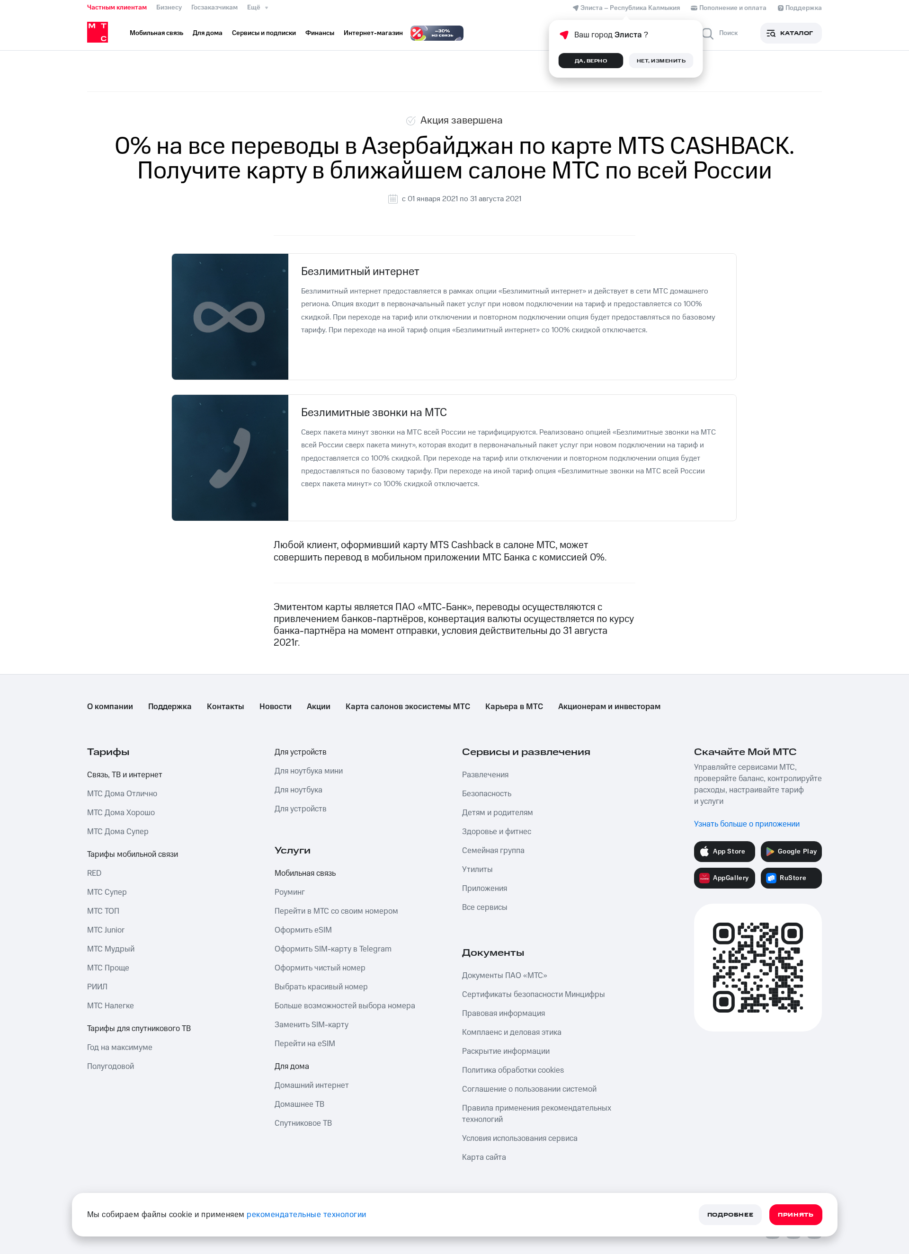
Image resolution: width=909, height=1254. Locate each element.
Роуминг (290, 892)
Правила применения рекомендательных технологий (536, 1114)
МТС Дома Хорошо (121, 812)
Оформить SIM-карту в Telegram (333, 949)
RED (94, 873)
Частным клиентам (117, 7)
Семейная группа (493, 850)
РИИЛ (97, 987)
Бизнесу (169, 7)
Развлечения (485, 775)
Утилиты (477, 869)
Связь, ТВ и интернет (124, 775)
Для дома (292, 1066)
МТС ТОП (103, 911)
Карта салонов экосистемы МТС (408, 706)
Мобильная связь (305, 873)
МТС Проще (108, 968)
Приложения (484, 888)
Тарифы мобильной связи (132, 854)
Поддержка (170, 706)
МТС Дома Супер (118, 831)
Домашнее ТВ (299, 1104)
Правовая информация (503, 1013)
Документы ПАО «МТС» (504, 975)
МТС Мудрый (110, 949)
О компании (110, 706)
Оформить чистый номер (320, 968)
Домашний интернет (312, 1085)
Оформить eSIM (303, 930)
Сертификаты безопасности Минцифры (533, 994)
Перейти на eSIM (305, 1043)
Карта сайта (484, 1157)
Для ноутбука (298, 790)
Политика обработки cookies (513, 1070)
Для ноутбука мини (309, 771)
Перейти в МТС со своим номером (336, 911)
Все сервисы (485, 907)
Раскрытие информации (506, 1051)
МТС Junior (106, 930)
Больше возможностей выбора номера (345, 1006)
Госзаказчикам (214, 7)
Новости (275, 706)
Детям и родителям (497, 812)
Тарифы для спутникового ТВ (139, 1028)
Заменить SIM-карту (311, 1025)
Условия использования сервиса (520, 1138)
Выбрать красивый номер (321, 987)
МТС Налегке (110, 1006)
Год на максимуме (119, 1047)
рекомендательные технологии (306, 1214)
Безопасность (486, 794)
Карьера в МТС (514, 706)
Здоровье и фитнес (496, 831)
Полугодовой (110, 1066)
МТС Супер (107, 892)
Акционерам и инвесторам (609, 706)
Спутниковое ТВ (303, 1123)
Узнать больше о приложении (747, 824)
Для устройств (301, 752)
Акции (318, 706)
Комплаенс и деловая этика (511, 1032)
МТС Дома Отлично (122, 794)
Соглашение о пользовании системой (529, 1089)
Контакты (225, 706)
